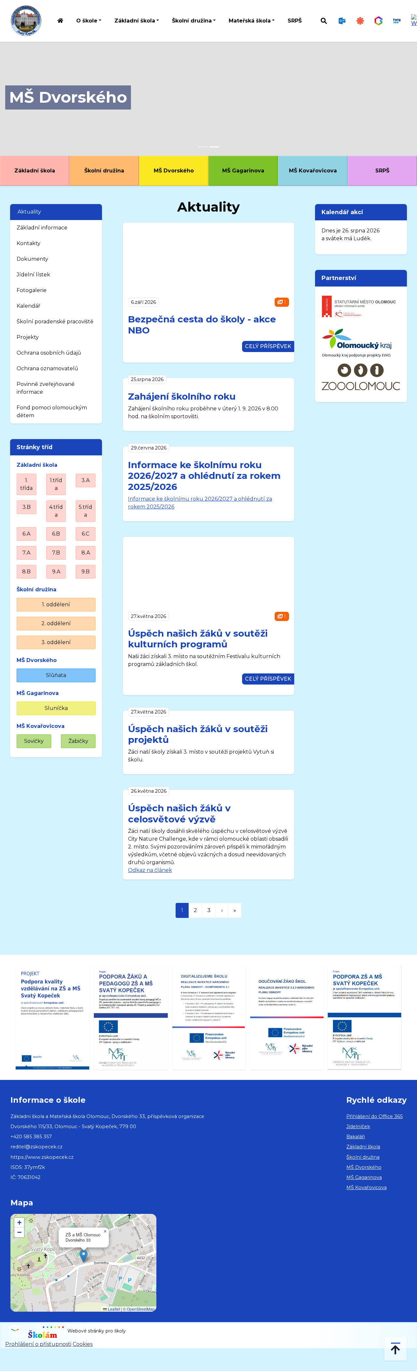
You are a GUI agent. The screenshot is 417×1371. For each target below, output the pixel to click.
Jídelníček (358, 1126)
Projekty (28, 337)
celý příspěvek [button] (268, 346)
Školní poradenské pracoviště (55, 321)
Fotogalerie (32, 290)
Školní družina (104, 171)
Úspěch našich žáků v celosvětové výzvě (179, 814)
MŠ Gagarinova (243, 171)
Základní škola (34, 171)
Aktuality (29, 212)
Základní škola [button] (134, 21)
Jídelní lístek (33, 275)
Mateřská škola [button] (250, 21)
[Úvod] (60, 21)
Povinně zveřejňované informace (46, 388)
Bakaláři (355, 1137)
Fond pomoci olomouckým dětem (52, 412)
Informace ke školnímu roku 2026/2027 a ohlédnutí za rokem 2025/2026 (204, 475)
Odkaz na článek (150, 870)
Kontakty (28, 243)
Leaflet (113, 1309)
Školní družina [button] (192, 21)
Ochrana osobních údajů (49, 353)
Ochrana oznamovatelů (47, 368)
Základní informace (42, 228)
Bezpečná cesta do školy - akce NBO (202, 325)
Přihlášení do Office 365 (374, 1116)
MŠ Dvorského (68, 97)
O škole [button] (86, 21)
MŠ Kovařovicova (313, 171)
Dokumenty (32, 259)
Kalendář (28, 306)
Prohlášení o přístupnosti (38, 1344)
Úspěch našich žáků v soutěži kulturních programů (198, 639)
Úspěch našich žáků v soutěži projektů (198, 734)
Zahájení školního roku (182, 396)
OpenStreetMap (141, 1309)
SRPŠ (295, 21)
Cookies (83, 1344)
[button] (83, 1256)
